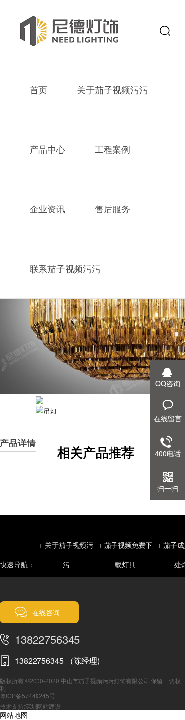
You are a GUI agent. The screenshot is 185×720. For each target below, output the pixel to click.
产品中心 (47, 148)
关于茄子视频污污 (112, 89)
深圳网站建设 (43, 706)
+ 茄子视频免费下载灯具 (125, 554)
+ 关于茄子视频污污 (66, 554)
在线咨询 (46, 612)
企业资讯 (47, 208)
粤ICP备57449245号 (27, 695)
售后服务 (112, 208)
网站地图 (14, 715)
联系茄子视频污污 (65, 268)
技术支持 (12, 706)
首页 (38, 89)
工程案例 (112, 148)
